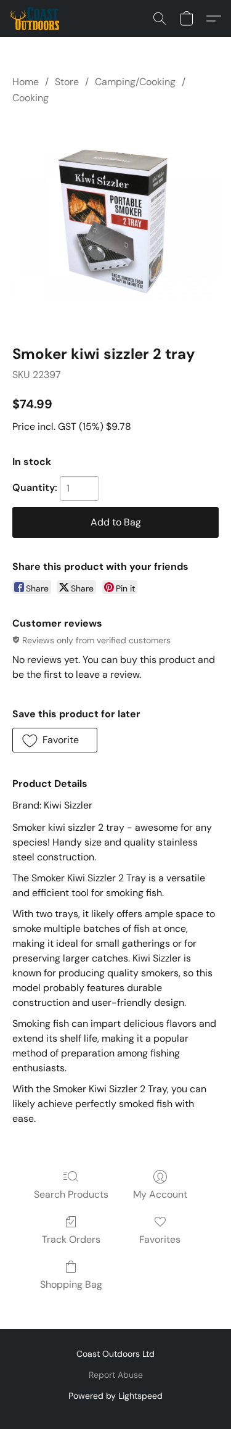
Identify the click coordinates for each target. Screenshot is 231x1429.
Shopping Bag (71, 1284)
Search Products (71, 1194)
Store (67, 81)
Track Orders (71, 1239)
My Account (160, 1194)
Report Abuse (116, 1374)
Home (25, 81)
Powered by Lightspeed (115, 1395)
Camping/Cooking (135, 81)
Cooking (30, 97)
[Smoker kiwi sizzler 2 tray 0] (115, 222)
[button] (36, 18)
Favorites (159, 1239)
